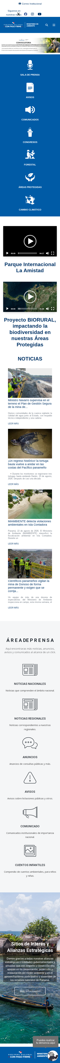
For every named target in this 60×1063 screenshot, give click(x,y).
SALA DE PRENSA (30, 74)
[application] (30, 241)
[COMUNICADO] (30, 812)
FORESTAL (30, 164)
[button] (46, 25)
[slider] (27, 253)
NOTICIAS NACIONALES (30, 683)
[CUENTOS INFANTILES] (30, 851)
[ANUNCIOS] (30, 743)
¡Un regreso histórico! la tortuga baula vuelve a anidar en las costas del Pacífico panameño (28, 464)
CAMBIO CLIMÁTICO (30, 209)
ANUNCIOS (30, 757)
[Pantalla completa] (52, 253)
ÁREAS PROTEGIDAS (30, 187)
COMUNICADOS (30, 119)
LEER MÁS (13, 423)
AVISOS (30, 97)
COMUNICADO (30, 826)
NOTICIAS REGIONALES (30, 718)
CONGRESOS (30, 142)
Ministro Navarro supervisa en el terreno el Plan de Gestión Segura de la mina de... (30, 404)
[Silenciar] (47, 253)
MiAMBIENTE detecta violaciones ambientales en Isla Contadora (29, 523)
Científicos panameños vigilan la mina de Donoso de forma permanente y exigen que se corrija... (28, 586)
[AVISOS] (30, 777)
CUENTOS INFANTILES (30, 865)
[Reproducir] (7, 253)
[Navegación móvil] (54, 25)
